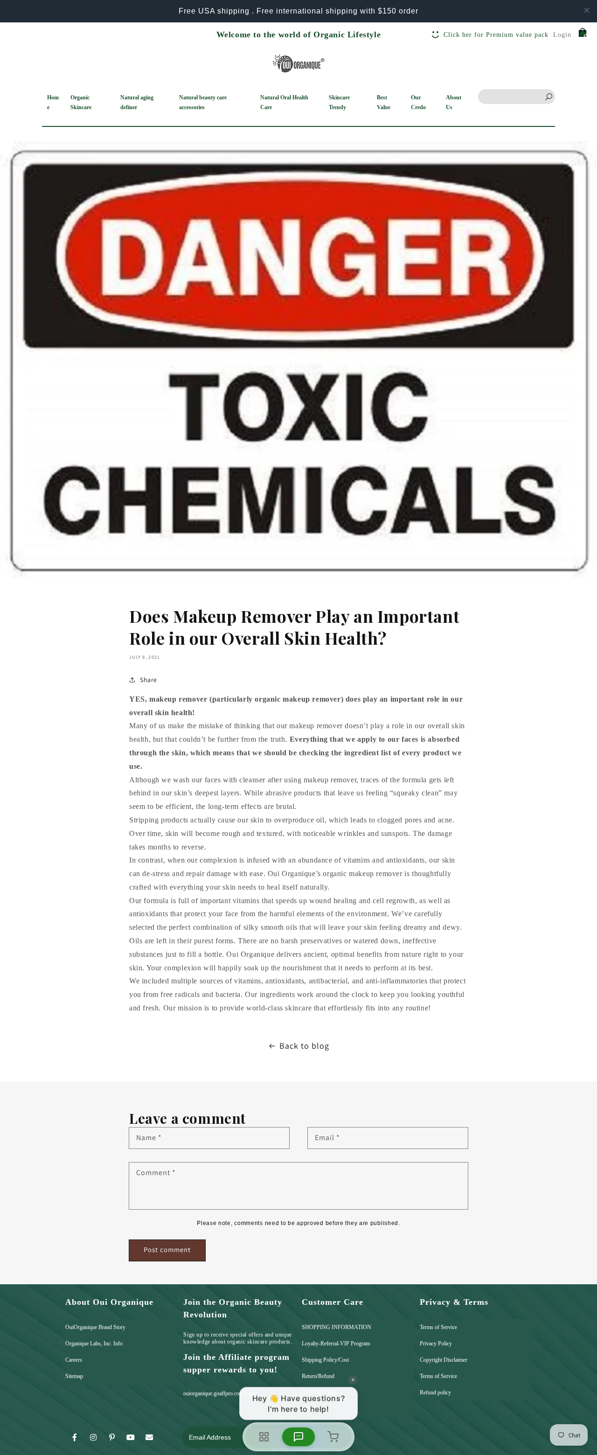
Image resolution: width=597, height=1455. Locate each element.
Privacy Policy (436, 1343)
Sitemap (74, 1376)
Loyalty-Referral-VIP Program (336, 1343)
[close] (586, 10)
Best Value (383, 102)
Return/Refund (318, 1376)
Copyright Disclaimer (443, 1360)
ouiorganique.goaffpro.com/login (219, 1393)
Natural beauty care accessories (203, 102)
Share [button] (148, 679)
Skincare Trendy (339, 102)
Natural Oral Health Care (284, 102)
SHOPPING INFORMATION (336, 1327)
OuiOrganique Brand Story (95, 1327)
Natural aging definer (136, 102)
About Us (453, 102)
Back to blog (304, 1045)
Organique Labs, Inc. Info (94, 1343)
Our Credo (418, 102)
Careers (73, 1360)
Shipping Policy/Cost (325, 1360)
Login (562, 34)
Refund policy (435, 1392)
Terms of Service (438, 1327)
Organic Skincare (80, 102)
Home (53, 102)
